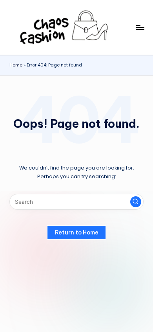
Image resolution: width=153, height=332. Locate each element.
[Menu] (140, 27)
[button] (135, 201)
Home (15, 65)
